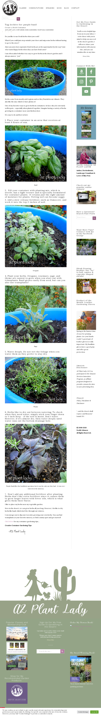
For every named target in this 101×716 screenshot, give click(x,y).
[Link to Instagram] (8, 31)
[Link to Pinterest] (5, 31)
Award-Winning (81, 653)
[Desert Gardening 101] (17, 648)
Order (73, 623)
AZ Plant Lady (10, 30)
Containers (20, 30)
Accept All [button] (94, 712)
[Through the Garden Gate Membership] (17, 634)
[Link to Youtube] (11, 31)
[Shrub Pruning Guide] (17, 662)
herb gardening (31, 30)
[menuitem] (6, 8)
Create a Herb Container (15, 27)
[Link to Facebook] (2, 31)
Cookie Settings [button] (83, 712)
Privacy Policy (86, 56)
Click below (9, 521)
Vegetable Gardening (45, 30)
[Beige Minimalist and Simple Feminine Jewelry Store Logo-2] (17, 693)
